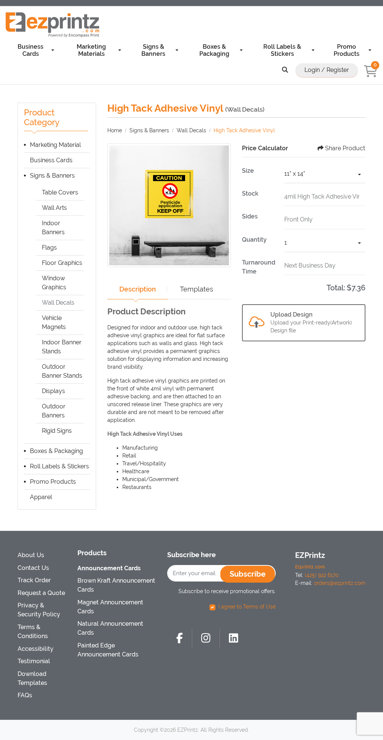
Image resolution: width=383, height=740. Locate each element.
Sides (250, 216)
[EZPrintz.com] (52, 24)
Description (137, 289)
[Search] (285, 70)
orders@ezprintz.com (339, 583)
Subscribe (248, 574)
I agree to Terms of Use (247, 607)
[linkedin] (233, 638)
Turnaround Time (258, 267)
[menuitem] (33, 49)
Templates (196, 289)
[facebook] (179, 638)
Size (248, 170)
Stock (250, 193)
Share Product (345, 148)
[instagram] (206, 638)
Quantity (254, 239)
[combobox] (324, 174)
